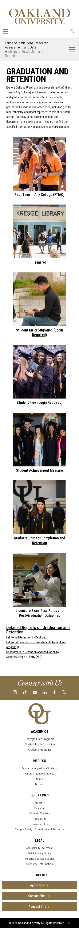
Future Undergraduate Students (40, 768)
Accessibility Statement (39, 848)
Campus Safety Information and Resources (39, 829)
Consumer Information (39, 864)
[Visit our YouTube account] (35, 692)
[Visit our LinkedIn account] (45, 692)
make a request (61, 127)
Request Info (37, 907)
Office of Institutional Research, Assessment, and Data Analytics (27, 47)
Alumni (40, 779)
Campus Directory (39, 813)
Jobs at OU (39, 818)
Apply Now (37, 885)
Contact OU (39, 802)
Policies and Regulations (39, 858)
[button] (72, 49)
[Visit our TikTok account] (25, 692)
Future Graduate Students (39, 773)
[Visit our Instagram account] (15, 692)
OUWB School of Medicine (39, 744)
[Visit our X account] (64, 692)
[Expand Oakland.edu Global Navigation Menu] (5, 31)
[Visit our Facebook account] (54, 692)
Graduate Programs (39, 749)
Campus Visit (37, 896)
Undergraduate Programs (39, 739)
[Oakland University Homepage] (39, 16)
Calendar (39, 808)
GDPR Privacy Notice (39, 853)
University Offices (39, 824)
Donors (39, 784)
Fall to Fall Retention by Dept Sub (26, 637)
